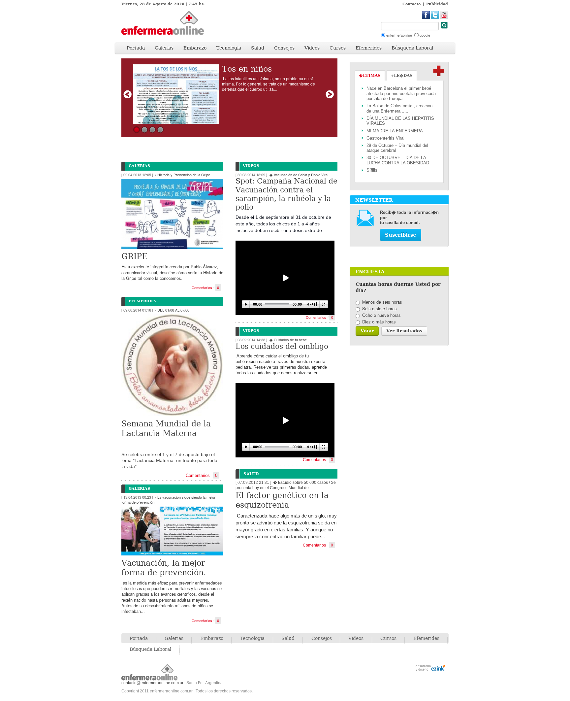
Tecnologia (228, 47)
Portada (136, 47)
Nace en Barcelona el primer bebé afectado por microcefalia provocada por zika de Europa (401, 93)
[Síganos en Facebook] (426, 15)
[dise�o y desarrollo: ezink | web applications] (430, 668)
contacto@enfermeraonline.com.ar (152, 683)
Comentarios (205, 287)
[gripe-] (172, 213)
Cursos (338, 47)
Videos (312, 47)
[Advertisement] (297, 25)
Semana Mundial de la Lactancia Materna (166, 428)
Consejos (284, 47)
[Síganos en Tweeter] (435, 15)
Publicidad (437, 4)
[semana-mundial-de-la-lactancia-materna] (172, 364)
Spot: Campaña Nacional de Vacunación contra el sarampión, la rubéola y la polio (286, 194)
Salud (257, 47)
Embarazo (194, 47)
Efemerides (369, 47)
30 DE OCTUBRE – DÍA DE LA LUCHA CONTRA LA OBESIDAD (397, 160)
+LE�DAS (402, 75)
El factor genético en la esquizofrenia (282, 500)
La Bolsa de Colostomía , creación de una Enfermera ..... (399, 108)
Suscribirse (400, 235)
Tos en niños (247, 69)
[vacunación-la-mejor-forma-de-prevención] (172, 530)
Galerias (164, 47)
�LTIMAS (370, 75)
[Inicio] (170, 23)
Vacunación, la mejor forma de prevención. (163, 567)
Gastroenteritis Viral (385, 138)
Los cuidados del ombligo (282, 346)
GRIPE (134, 256)
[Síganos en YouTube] (444, 15)
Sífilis (371, 170)
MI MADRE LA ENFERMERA (394, 130)
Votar (367, 330)
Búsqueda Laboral (412, 47)
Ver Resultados (404, 330)
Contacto (411, 4)
